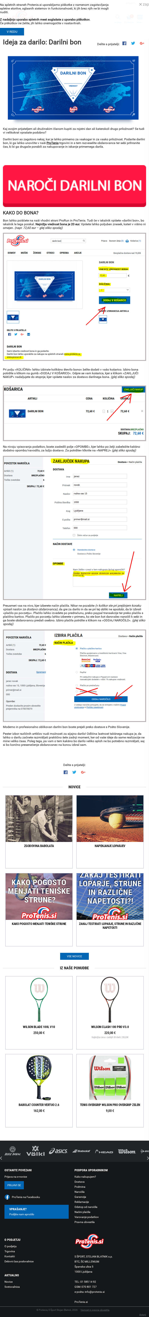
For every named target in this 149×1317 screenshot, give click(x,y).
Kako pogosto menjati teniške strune (39, 924)
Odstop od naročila (85, 1206)
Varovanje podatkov (86, 1217)
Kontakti (9, 1256)
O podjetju (10, 1246)
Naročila (79, 1191)
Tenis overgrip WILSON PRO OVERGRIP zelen (110, 1108)
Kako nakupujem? (85, 1176)
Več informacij (42, 1000)
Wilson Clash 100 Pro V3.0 (110, 1032)
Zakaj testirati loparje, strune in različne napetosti (110, 926)
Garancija (80, 1196)
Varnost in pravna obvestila (95, 1310)
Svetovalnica (12, 1286)
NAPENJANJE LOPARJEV (110, 846)
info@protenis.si (95, 1291)
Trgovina (9, 1251)
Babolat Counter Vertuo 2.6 (39, 1108)
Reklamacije (81, 1201)
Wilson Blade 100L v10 (39, 1030)
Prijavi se (14, 1185)
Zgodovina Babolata (39, 846)
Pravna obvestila (84, 1222)
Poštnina (79, 1186)
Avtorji (142, 1314)
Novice (8, 1281)
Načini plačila (82, 1212)
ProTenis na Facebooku (26, 1197)
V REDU (12, 32)
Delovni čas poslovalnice (19, 1261)
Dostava (79, 1181)
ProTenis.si (81, 1301)
